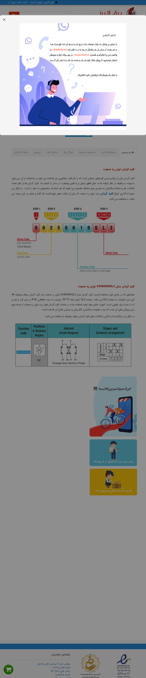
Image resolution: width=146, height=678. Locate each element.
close (4, 19)
